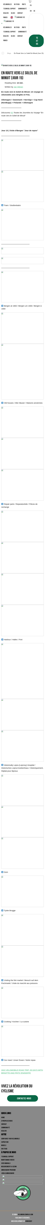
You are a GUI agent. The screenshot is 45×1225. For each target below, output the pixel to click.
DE (34, 11)
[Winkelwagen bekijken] (30, 2)
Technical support (9, 9)
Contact (20, 13)
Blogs (13, 13)
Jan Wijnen (18, 87)
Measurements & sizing (9, 1167)
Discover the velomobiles (36, 24)
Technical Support (7, 1157)
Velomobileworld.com (25, 1214)
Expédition (4, 1142)
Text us (37, 40)
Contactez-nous (24, 1098)
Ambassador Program (8, 1170)
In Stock (17, 4)
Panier (5, 17)
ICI (12, 113)
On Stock (4, 1149)
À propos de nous (6, 1121)
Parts (24, 4)
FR (31, 5)
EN (31, 11)
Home (3, 1117)
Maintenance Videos (7, 1160)
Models (3, 1145)
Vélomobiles (7, 4)
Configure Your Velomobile (10, 1139)
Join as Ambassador (7, 1173)
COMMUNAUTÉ (22, 9)
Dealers (6, 13)
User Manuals (5, 1163)
